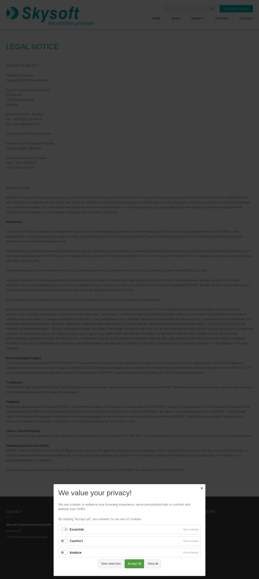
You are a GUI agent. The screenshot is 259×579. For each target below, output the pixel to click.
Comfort (76, 541)
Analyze (76, 552)
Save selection (111, 563)
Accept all (134, 563)
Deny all (153, 563)
